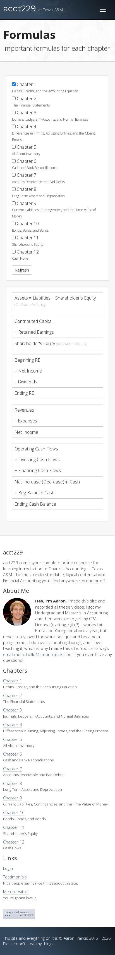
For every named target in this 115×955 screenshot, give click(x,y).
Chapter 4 (53, 132)
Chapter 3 (50, 116)
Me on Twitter (16, 891)
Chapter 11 (27, 241)
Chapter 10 (30, 227)
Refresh (22, 270)
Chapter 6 (34, 164)
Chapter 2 (31, 101)
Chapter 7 (38, 178)
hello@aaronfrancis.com (49, 654)
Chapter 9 (54, 209)
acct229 (33, 8)
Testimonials (15, 877)
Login (8, 868)
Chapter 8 (38, 192)
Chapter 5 (26, 150)
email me (11, 654)
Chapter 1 (45, 87)
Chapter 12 (25, 255)
